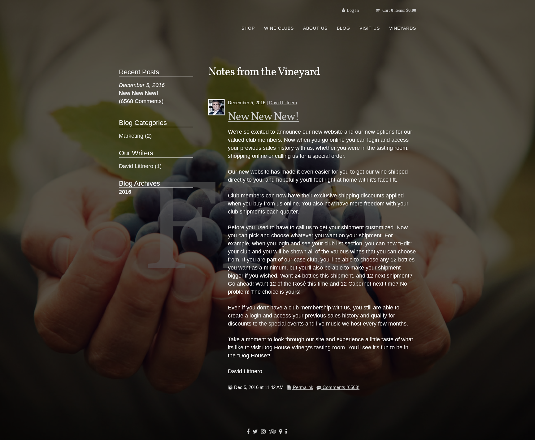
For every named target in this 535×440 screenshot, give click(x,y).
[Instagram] (264, 431)
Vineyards (402, 28)
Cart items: (398, 10)
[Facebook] (248, 431)
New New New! (263, 117)
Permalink (302, 387)
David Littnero (283, 102)
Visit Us (369, 28)
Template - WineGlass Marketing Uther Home (167, 23)
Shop (248, 28)
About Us (315, 28)
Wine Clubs (279, 28)
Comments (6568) (340, 387)
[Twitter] (256, 431)
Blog (343, 28)
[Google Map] (281, 431)
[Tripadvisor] (273, 431)
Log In (353, 10)
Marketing (135, 136)
